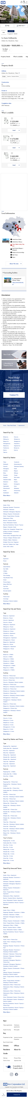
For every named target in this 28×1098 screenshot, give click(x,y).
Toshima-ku (6, 448)
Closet (4, 579)
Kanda (4, 490)
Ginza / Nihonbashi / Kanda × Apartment (13, 900)
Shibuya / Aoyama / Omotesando (11, 514)
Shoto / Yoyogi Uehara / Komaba (11, 516)
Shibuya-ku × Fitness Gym (9, 684)
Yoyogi (15, 475)
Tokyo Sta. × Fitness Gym (9, 822)
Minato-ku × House (8, 618)
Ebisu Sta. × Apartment (9, 752)
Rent (4, 1021)
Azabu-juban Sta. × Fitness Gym (11, 788)
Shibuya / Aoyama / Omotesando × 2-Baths (13, 920)
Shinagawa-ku (6, 443)
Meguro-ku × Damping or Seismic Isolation (13, 706)
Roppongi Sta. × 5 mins (9, 840)
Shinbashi (5, 464)
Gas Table (5, 568)
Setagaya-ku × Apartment (9, 646)
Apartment (5, 558)
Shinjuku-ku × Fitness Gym (9, 688)
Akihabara (16, 488)
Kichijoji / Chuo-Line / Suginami (11, 542)
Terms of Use (6, 1060)
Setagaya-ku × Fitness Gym (10, 708)
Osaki (15, 468)
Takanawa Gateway (19, 466)
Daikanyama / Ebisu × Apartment (11, 896)
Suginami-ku (17, 445)
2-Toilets (5, 573)
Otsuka (16, 481)
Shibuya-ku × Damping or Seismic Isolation (13, 686)
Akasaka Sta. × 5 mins (8, 851)
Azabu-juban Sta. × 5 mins (9, 843)
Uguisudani (6, 486)
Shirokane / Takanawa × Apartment (11, 881)
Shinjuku (5, 477)
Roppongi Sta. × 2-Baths (9, 771)
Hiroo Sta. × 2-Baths (8, 776)
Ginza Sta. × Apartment (9, 763)
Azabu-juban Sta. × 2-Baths (10, 774)
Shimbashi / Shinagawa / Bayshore (11, 511)
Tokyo (4, 462)
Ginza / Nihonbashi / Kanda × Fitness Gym (13, 997)
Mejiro (15, 479)
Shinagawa (6, 468)
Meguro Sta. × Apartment (9, 766)
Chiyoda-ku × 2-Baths (8, 663)
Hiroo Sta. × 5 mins (8, 845)
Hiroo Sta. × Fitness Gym (9, 794)
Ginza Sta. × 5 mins (8, 858)
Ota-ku (5, 450)
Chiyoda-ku (17, 443)
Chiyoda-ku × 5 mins (8, 724)
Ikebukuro (5, 481)
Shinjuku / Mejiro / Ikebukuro (10, 540)
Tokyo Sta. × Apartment (9, 761)
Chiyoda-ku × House (8, 635)
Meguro (16, 470)
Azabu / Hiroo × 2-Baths (9, 910)
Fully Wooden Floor (8, 577)
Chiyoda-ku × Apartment (9, 633)
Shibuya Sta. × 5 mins (8, 849)
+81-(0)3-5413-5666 (14, 407)
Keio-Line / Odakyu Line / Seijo (10, 544)
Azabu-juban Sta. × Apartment (10, 748)
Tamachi (5, 466)
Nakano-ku (6, 445)
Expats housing (7, 1029)
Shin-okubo (17, 477)
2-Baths (5, 571)
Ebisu (4, 473)
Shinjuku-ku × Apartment (9, 629)
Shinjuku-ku (17, 439)
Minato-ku (5, 437)
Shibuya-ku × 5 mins (8, 720)
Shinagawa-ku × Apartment (10, 637)
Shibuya (16, 473)
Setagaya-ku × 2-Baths (9, 670)
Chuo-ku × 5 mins (7, 718)
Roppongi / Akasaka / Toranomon (11, 507)
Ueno (15, 486)
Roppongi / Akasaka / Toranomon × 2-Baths (14, 912)
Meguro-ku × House (8, 644)
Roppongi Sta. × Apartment (10, 746)
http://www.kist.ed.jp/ (17, 283)
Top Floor (5, 586)
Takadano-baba (7, 479)
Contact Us (17, 1094)
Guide (5, 1053)
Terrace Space (6, 582)
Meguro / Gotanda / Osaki (9, 527)
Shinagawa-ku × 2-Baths (9, 665)
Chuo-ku (16, 437)
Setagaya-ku (17, 441)
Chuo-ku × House (7, 622)
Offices (16, 1046)
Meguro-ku (6, 441)
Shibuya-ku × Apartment (9, 624)
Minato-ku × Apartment (8, 615)
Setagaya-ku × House (8, 648)
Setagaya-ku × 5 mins (8, 731)
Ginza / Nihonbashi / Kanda (10, 522)
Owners (6, 1046)
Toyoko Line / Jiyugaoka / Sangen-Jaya (13, 529)
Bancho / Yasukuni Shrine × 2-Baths (12, 927)
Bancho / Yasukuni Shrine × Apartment (12, 898)
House (4, 561)
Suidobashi (6, 492)
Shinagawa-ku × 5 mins (9, 727)
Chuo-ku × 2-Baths (8, 656)
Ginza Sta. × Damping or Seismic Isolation (13, 828)
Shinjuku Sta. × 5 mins (8, 853)
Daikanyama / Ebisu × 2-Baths (10, 925)
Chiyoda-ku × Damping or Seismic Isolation (13, 695)
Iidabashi (16, 492)
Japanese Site (17, 1060)
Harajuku (5, 475)
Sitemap (5, 1058)
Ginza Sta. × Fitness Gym (9, 826)
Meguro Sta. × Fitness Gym (10, 830)
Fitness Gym (6, 596)
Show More (6, 495)
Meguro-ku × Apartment (9, 642)
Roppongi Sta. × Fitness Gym (10, 782)
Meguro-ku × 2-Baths (8, 667)
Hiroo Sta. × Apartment (8, 750)
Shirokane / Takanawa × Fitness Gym (12, 954)
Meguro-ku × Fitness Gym (9, 704)
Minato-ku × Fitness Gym (9, 675)
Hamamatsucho (18, 464)
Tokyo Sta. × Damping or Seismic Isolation (13, 824)
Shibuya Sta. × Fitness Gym (10, 803)
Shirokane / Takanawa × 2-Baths (11, 914)
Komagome (17, 484)
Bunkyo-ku (16, 448)
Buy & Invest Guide (8, 1042)
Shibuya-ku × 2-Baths (8, 659)
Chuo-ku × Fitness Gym (9, 680)
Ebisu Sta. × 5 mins (8, 847)
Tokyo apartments (7, 1025)
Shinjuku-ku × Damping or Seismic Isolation (14, 691)
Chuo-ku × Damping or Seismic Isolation (13, 682)
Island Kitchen (6, 566)
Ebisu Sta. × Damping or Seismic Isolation (13, 801)
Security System (7, 590)
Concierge (5, 598)
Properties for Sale (7, 1037)
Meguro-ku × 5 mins (8, 729)
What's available (18, 57)
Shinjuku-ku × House (8, 631)
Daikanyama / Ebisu (8, 518)
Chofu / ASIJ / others (8, 546)
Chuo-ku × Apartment (8, 620)
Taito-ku (5, 452)
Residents (6, 1049)
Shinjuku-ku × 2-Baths (8, 661)
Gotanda (5, 470)
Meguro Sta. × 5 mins (8, 860)
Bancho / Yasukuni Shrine (9, 520)
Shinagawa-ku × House (9, 640)
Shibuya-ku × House (8, 626)
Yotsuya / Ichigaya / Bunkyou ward (11, 537)
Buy (4, 1033)
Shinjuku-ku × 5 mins (8, 722)
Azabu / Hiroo (6, 505)
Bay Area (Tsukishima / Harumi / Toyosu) (13, 525)
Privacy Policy (17, 1058)
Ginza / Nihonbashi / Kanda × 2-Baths (12, 929)
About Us (17, 1049)
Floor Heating (6, 575)
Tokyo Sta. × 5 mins (8, 856)
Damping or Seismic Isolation (10, 601)
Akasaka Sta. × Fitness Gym (10, 809)
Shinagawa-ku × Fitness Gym (10, 697)
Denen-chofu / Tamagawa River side (12, 535)
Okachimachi (6, 488)
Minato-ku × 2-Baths (8, 654)
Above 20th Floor (7, 584)
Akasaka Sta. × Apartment (9, 757)
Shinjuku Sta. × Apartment (9, 759)
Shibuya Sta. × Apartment (9, 755)
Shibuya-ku (6, 439)
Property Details (5, 57)
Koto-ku (16, 450)
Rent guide (16, 1029)
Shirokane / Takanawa (8, 509)
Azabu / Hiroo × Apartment (9, 875)
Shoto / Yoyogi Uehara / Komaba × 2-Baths (13, 923)
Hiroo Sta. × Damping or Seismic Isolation (13, 796)
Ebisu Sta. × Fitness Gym (9, 798)
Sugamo (5, 484)
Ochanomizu (17, 490)
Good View (6, 588)
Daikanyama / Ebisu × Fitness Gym (12, 984)
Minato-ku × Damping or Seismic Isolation (13, 678)
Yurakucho (16, 462)
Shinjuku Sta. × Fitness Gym (10, 815)
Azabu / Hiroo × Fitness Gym (10, 939)
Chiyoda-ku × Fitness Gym (9, 693)
